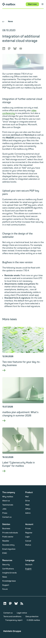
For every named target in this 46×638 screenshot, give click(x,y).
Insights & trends (9, 573)
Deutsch (28, 564)
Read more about (23, 373)
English (28, 569)
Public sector (7, 537)
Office (27, 509)
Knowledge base (9, 581)
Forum (5, 589)
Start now (32, 4)
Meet (27, 505)
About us (6, 501)
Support (5, 585)
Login (27, 537)
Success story (8, 545)
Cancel (28, 541)
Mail (27, 497)
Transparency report (13, 620)
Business (6, 528)
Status (28, 545)
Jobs (4, 509)
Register (28, 533)
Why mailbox (7, 497)
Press (4, 513)
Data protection (32, 616)
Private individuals (10, 533)
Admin (28, 513)
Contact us (7, 517)
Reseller (5, 541)
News (7, 21)
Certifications (8, 569)
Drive (27, 501)
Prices (28, 528)
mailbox (8, 4)
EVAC (4, 553)
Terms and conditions (12, 616)
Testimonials (7, 505)
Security (6, 564)
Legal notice (22, 613)
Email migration (8, 549)
